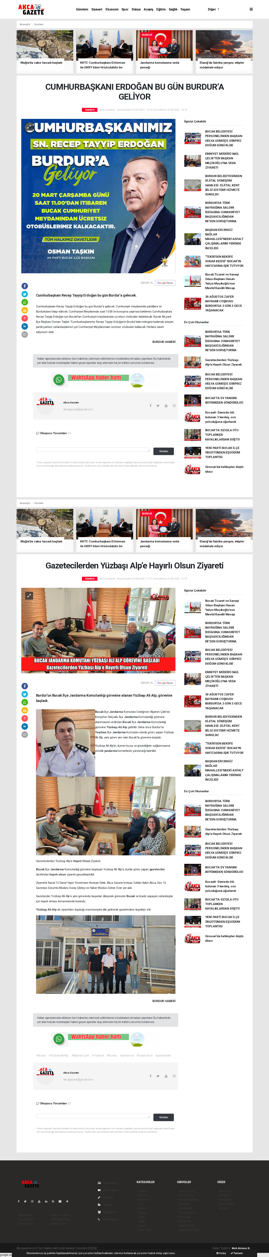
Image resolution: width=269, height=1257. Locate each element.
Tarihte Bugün (186, 1212)
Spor (125, 9)
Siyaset (96, 9)
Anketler (224, 1195)
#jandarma (127, 1055)
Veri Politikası (26, 1223)
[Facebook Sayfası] (20, 1201)
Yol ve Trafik (185, 1195)
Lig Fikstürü (185, 1208)
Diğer (212, 9)
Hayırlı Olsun (82, 861)
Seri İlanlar (184, 1221)
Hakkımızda (26, 1215)
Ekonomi (112, 9)
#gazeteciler (163, 1055)
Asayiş (148, 9)
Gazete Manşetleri (189, 1230)
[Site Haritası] (62, 1201)
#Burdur (112, 1055)
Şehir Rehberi (186, 1225)
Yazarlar (107, 1197)
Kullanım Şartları (60, 1215)
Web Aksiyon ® (241, 1248)
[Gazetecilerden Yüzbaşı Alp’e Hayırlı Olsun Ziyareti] (98, 630)
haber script (170, 1248)
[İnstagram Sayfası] (34, 1201)
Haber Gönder (59, 1223)
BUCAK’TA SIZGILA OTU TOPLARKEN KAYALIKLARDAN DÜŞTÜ (222, 434)
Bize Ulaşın (109, 1219)
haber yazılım (154, 1248)
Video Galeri (111, 1190)
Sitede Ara (225, 1191)
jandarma (111, 751)
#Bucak (41, 1055)
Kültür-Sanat (145, 1230)
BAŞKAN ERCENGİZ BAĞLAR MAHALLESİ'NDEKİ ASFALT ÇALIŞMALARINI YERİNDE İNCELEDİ (224, 239)
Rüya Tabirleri (227, 1204)
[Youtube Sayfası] (41, 1201)
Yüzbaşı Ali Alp (117, 727)
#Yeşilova (98, 1055)
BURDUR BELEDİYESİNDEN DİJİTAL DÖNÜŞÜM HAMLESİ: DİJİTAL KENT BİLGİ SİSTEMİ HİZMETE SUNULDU (223, 185)
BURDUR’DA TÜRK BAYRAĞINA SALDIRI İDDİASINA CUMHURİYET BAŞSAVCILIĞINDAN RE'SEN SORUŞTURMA (222, 212)
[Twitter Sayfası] (27, 1201)
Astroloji (223, 1208)
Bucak (99, 712)
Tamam (238, 1253)
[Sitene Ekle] (68, 1201)
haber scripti (138, 1248)
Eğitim (161, 9)
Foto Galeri (110, 1182)
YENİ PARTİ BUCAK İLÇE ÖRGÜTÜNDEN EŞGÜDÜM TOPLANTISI (222, 452)
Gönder (163, 451)
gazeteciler (157, 869)
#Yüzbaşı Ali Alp (59, 1055)
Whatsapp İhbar (60, 1219)
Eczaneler (184, 1204)
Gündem (82, 9)
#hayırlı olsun (144, 1055)
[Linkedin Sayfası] (48, 1201)
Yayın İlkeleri (26, 1219)
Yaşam (185, 9)
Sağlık (173, 9)
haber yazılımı (105, 1248)
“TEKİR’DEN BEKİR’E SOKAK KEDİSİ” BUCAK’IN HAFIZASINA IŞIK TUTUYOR (224, 261)
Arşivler (108, 1204)
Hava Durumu (186, 1191)
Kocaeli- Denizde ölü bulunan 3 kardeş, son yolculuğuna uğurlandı (220, 417)
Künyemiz (109, 1212)
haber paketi (122, 1248)
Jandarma (116, 712)
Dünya (136, 9)
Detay (222, 1253)
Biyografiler (226, 1199)
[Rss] (54, 1201)
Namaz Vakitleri (187, 1199)
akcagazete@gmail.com (78, 409)
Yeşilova (101, 732)
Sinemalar (184, 1217)
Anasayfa (25, 24)
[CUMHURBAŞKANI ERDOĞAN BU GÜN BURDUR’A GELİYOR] (98, 195)
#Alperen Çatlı (80, 1055)
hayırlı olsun (58, 874)
